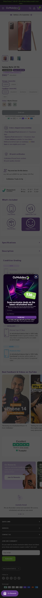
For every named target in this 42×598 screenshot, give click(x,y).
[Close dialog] (36, 276)
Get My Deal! (21, 317)
